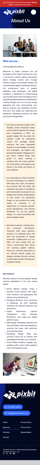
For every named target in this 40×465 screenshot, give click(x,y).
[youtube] (14, 453)
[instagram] (10, 453)
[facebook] (3, 453)
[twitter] (7, 453)
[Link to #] (33, 12)
